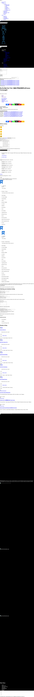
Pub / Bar (5, 13)
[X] (16, 104)
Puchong (6, 7)
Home (3, 684)
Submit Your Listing (5, 686)
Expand (1, 174)
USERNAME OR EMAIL (4, 309)
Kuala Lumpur (7, 4)
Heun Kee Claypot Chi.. (4, 342)
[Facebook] (7, 104)
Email (1, 139)
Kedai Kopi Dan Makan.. (4, 354)
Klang (6, 6)
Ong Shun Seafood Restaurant (5, 392)
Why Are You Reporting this (5, 78)
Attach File (1, 300)
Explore (3, 2)
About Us (5, 63)
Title (1, 140)
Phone (1, 296)
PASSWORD (2, 310)
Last (1, 291)
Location (5, 3)
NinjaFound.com (2, 480)
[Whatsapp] (13, 104)
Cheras (6, 56)
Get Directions (4, 155)
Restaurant (5, 11)
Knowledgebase (6, 18)
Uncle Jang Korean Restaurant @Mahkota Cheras (8, 407)
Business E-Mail (11, 293)
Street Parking (4, 99)
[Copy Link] (22, 104)
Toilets (3, 101)
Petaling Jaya (7, 5)
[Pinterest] (19, 104)
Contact (5, 19)
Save (2, 96)
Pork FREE (3, 319)
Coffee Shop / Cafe (6, 12)
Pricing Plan (5, 16)
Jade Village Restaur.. (3, 379)
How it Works (4, 49)
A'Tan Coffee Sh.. (3, 329)
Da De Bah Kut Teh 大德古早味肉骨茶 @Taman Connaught (13, 111)
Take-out (3, 100)
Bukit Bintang (7, 8)
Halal (2, 321)
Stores (5, 14)
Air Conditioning (4, 98)
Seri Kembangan (7, 9)
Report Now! (2, 79)
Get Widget (5, 17)
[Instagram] (10, 104)
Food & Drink (5, 10)
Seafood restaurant (3, 390)
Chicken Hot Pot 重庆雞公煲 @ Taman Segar (7, 400)
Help (2, 15)
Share (3, 95)
